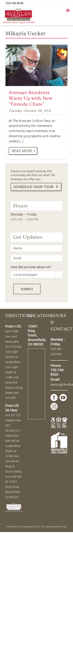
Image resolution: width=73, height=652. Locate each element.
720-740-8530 (14, 3)
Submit (27, 289)
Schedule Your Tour (33, 187)
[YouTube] (63, 397)
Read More (22, 151)
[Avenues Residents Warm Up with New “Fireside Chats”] (36, 65)
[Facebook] (54, 397)
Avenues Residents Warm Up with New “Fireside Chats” (30, 98)
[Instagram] (54, 406)
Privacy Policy (13, 526)
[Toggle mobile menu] (68, 10)
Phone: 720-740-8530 (57, 370)
